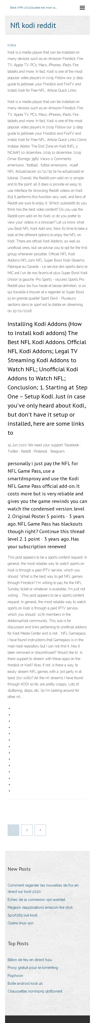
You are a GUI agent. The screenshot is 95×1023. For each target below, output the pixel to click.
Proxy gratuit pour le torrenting (33, 968)
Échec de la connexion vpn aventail (36, 900)
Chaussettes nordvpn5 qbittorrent (35, 991)
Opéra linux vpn (20, 923)
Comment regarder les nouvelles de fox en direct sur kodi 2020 (43, 888)
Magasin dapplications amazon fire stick (40, 907)
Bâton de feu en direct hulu (30, 960)
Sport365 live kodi (22, 915)
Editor (12, 45)
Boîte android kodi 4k (25, 983)
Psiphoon (15, 976)
